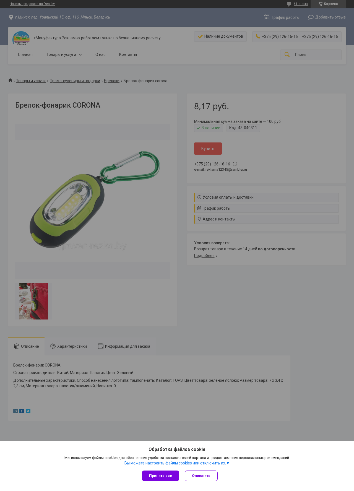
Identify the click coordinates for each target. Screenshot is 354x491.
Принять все (160, 476)
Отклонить (201, 476)
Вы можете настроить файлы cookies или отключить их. (175, 463)
